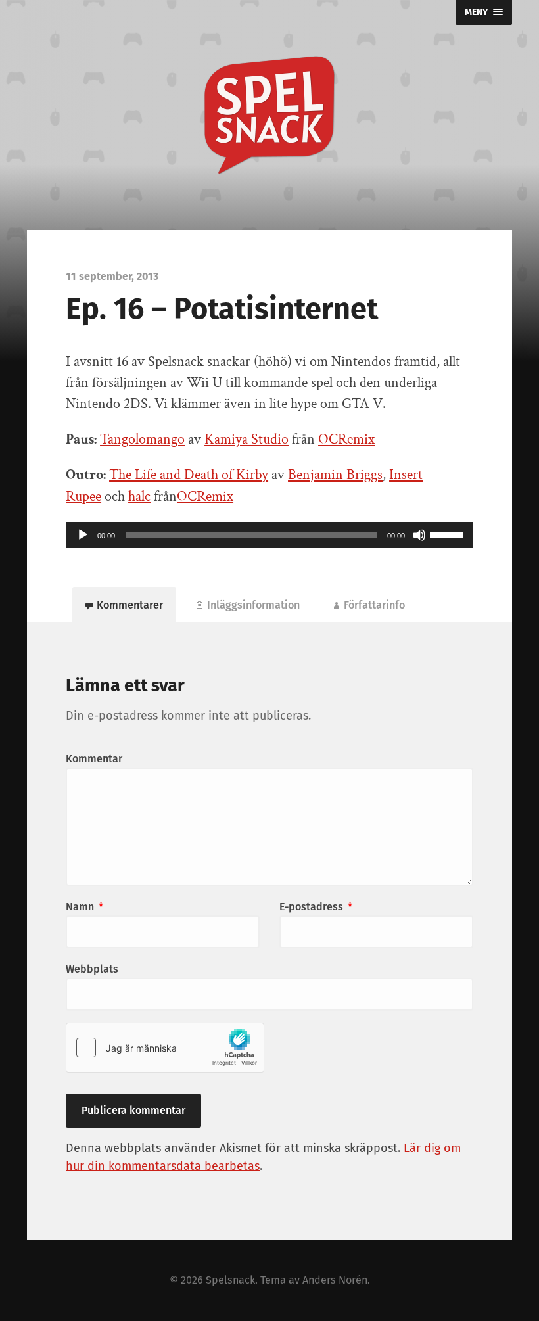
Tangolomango (142, 439)
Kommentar (94, 759)
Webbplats (92, 969)
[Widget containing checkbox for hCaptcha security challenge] (165, 1048)
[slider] (448, 533)
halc (139, 496)
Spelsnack (230, 1280)
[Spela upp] (82, 535)
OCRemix (346, 439)
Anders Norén (334, 1280)
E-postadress (315, 906)
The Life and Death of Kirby (188, 474)
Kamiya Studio (246, 439)
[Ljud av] (419, 535)
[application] (269, 535)
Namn (84, 906)
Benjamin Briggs (335, 474)
